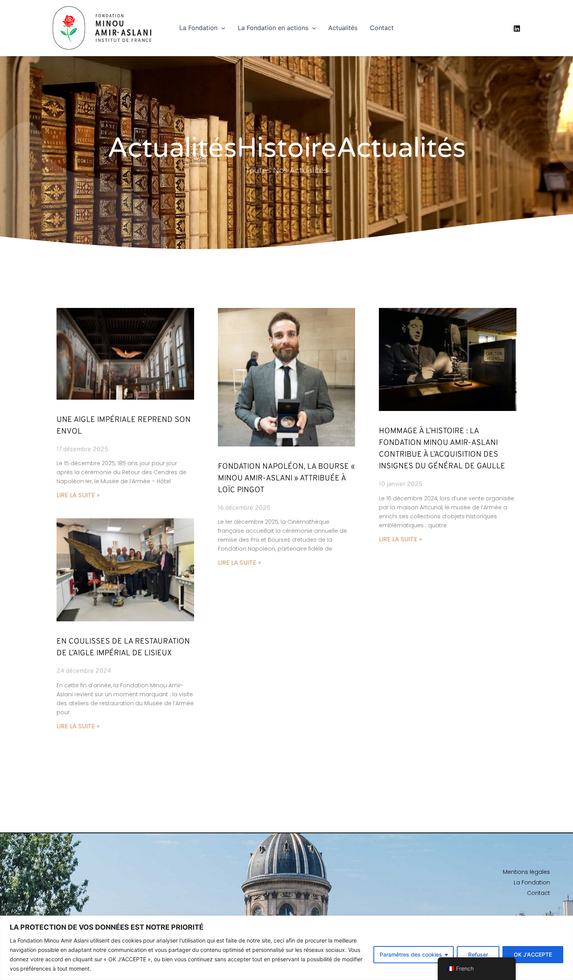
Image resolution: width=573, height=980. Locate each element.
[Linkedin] (516, 28)
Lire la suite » (78, 495)
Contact (382, 28)
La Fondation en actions (273, 28)
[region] (286, 948)
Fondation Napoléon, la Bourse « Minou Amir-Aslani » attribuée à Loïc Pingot (286, 478)
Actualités (342, 28)
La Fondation (198, 28)
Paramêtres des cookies (411, 954)
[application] (221, 27)
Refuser (478, 954)
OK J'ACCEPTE (533, 954)
